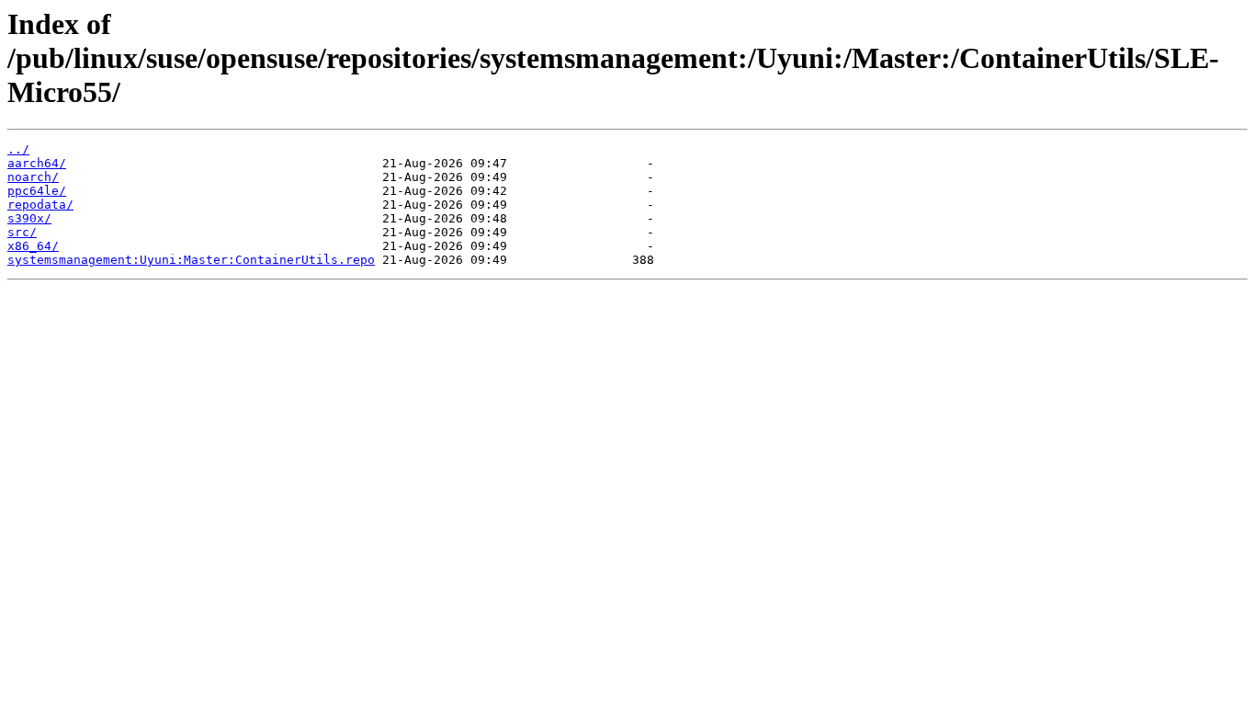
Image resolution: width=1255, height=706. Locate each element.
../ (18, 149)
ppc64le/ (36, 191)
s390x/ (29, 218)
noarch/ (33, 177)
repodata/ (40, 204)
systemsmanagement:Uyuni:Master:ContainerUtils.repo (191, 260)
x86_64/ (33, 246)
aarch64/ (36, 163)
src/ (22, 232)
